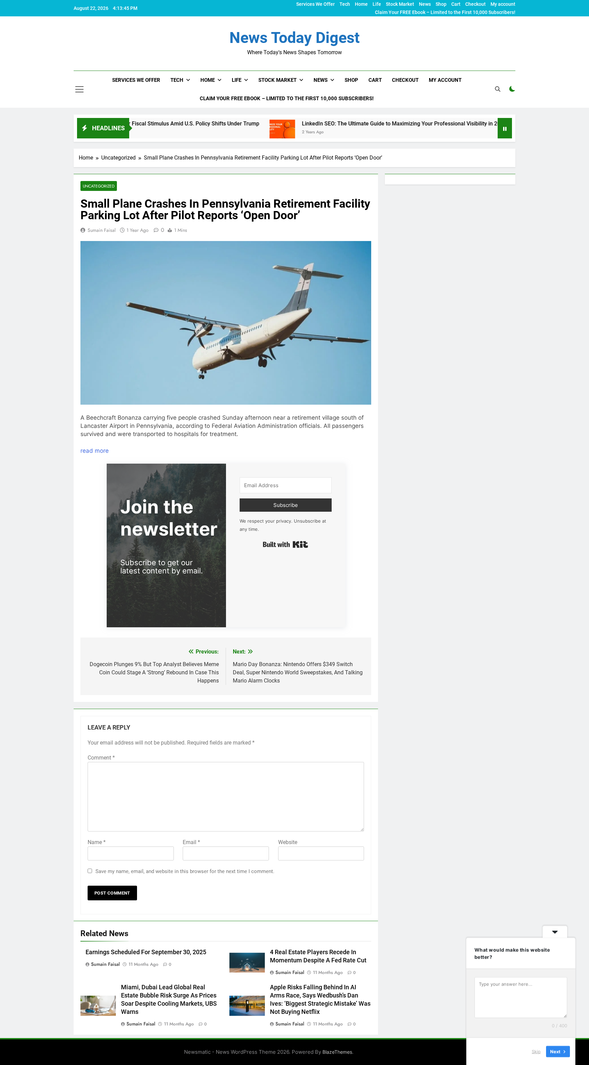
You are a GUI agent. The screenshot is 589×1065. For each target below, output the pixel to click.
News (425, 4)
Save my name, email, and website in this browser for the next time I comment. (184, 871)
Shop (441, 4)
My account (502, 4)
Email (191, 842)
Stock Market (400, 4)
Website (287, 842)
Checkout (475, 4)
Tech (344, 4)
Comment (101, 757)
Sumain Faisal (102, 230)
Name (97, 842)
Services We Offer (315, 4)
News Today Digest (294, 38)
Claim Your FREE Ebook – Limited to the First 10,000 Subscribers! (445, 12)
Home (361, 4)
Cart (455, 4)
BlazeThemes (337, 1052)
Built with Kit (285, 544)
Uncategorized (99, 186)
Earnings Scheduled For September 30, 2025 (146, 952)
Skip (536, 1051)
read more (94, 450)
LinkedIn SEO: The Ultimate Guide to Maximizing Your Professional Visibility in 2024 (362, 123)
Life (377, 4)
